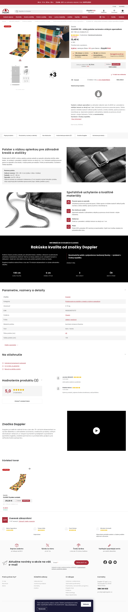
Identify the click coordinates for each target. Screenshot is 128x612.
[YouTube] (115, 562)
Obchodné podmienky (73, 583)
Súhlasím (86, 604)
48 (66, 333)
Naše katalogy (70, 592)
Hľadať (17, 11)
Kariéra (36, 588)
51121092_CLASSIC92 (12, 366)
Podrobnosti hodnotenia (95, 35)
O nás (114, 6)
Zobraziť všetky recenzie (27, 521)
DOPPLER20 (116, 64)
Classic (67, 315)
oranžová (73, 319)
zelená (67, 319)
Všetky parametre (10, 345)
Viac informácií (76, 119)
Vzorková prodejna (40, 583)
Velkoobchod (38, 581)
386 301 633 (103, 589)
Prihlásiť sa (81, 562)
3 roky (95, 79)
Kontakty (121, 6)
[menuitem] (8, 17)
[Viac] (102, 17)
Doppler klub (70, 588)
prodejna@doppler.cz (105, 592)
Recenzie (5, 583)
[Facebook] (105, 562)
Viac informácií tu (71, 605)
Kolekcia (68, 590)
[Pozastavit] (66, 28)
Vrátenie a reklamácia (73, 581)
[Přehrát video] (96, 430)
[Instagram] (110, 562)
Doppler (73, 26)
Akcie (4, 585)
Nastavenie (42, 609)
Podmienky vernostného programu (77, 585)
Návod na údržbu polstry (13, 369)
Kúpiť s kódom (113, 66)
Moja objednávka (71, 595)
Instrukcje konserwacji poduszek (15, 363)
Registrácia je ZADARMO (117, 55)
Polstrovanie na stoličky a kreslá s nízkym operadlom (82, 301)
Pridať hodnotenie (22, 401)
